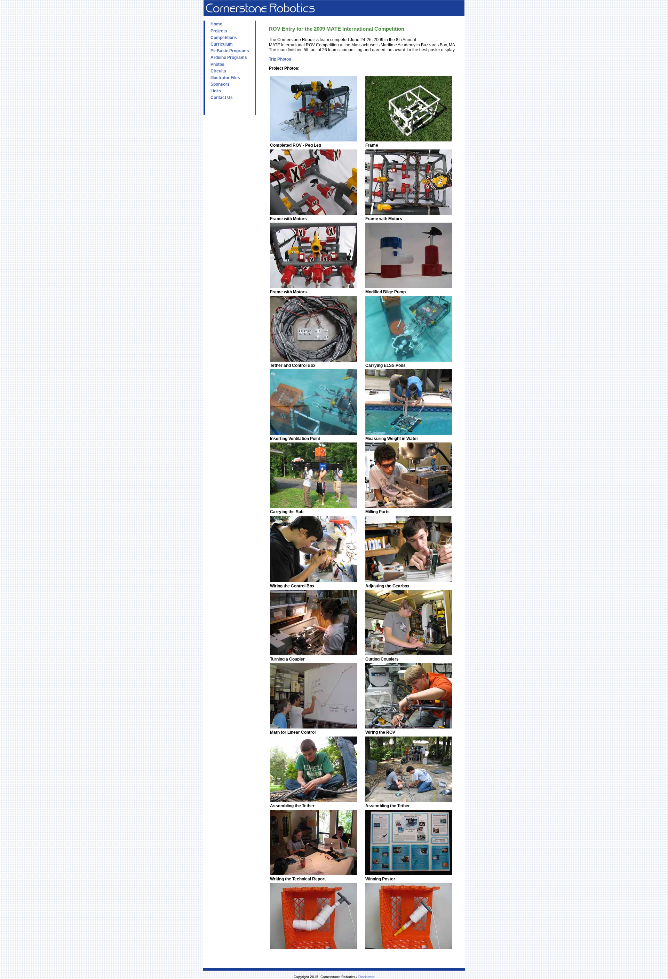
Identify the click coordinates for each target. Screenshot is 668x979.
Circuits (218, 71)
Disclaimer (366, 977)
